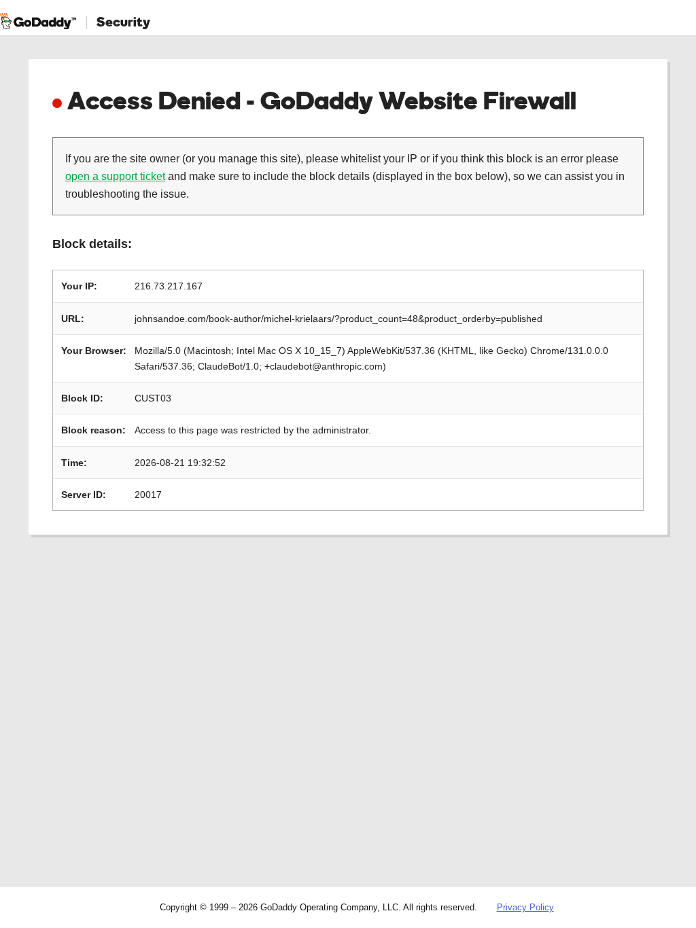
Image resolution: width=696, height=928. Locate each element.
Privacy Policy (525, 907)
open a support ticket (115, 176)
